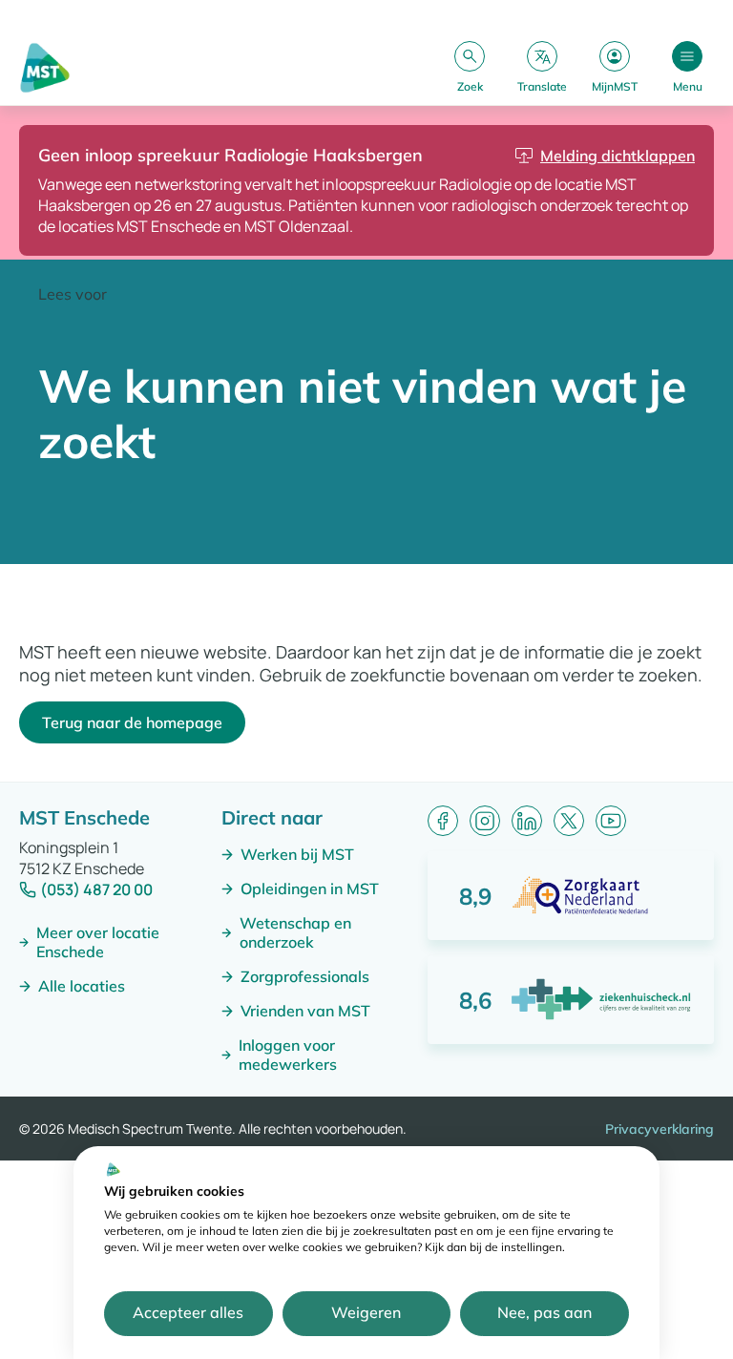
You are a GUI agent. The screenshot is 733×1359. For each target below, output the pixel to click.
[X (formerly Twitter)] (569, 820)
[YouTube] (611, 820)
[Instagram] (485, 820)
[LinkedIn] (527, 820)
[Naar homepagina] (45, 68)
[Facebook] (443, 820)
